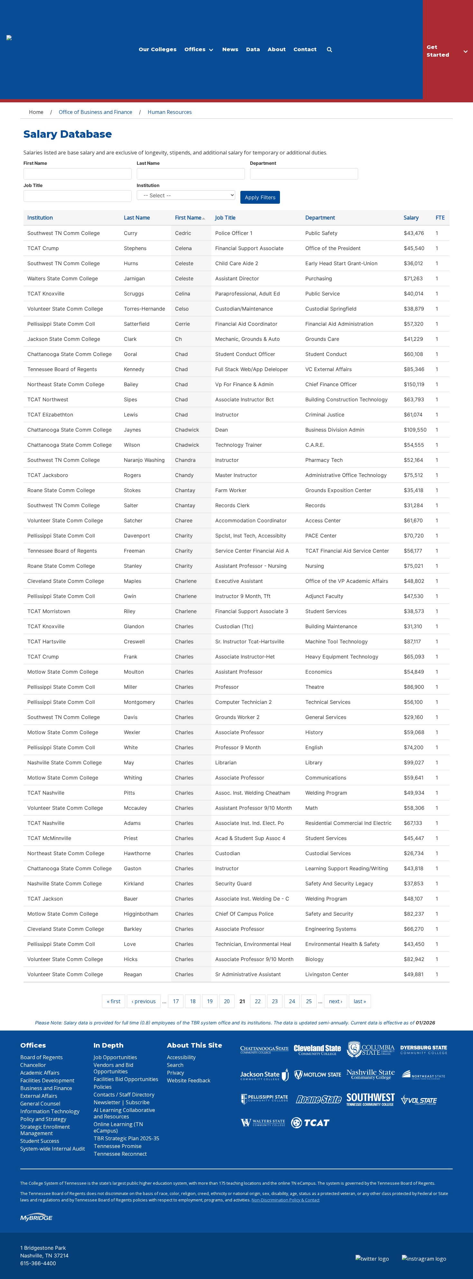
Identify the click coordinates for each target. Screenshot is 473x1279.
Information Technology (49, 1111)
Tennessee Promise (118, 1146)
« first (113, 1001)
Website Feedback (188, 1080)
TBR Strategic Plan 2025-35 (126, 1138)
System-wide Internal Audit (52, 1148)
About (277, 49)
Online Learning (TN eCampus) (118, 1127)
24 (292, 1001)
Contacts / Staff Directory (124, 1094)
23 (275, 1001)
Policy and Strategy (43, 1119)
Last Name (148, 163)
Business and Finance (46, 1088)
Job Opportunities (115, 1057)
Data (253, 49)
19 (210, 1001)
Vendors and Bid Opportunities (113, 1068)
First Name (35, 163)
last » (360, 1001)
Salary (411, 217)
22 (258, 1001)
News (230, 49)
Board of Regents (41, 1057)
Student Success (39, 1140)
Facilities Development (47, 1080)
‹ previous (144, 1001)
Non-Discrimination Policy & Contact (286, 1200)
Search (175, 1065)
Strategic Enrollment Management (45, 1130)
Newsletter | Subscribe (122, 1102)
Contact (305, 49)
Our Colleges (158, 49)
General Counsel (40, 1103)
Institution (148, 185)
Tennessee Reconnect (120, 1153)
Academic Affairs (40, 1072)
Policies (103, 1086)
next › (335, 1001)
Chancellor (33, 1065)
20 (227, 1001)
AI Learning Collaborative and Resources (124, 1113)
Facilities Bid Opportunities (126, 1079)
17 (176, 1001)
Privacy (175, 1072)
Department (263, 163)
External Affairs (38, 1095)
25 (309, 1001)
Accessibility (181, 1057)
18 (193, 1001)
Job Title (32, 185)
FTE (440, 217)
